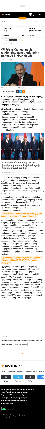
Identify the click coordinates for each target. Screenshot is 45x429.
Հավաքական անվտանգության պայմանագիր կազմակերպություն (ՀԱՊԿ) (23, 340)
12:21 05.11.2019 (6, 60)
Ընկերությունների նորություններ (12, 395)
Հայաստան (11, 372)
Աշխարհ (4, 336)
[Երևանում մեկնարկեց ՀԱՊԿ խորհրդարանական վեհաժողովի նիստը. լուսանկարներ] (22, 146)
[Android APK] (7, 409)
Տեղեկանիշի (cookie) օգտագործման (14, 400)
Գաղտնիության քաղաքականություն (14, 398)
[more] (41, 172)
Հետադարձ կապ (7, 403)
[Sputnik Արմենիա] (6, 15)
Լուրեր (5, 31)
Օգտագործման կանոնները (24, 389)
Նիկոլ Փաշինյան (7, 344)
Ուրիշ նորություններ (34, 31)
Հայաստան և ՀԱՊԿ (21, 344)
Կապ (3, 392)
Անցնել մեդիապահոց (24, 88)
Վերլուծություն (31, 372)
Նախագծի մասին (7, 389)
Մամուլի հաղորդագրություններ (16, 392)
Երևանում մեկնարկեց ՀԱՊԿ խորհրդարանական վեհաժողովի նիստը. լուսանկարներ (21, 165)
